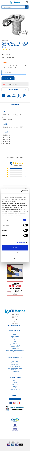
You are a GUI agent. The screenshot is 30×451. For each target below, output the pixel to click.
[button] (15, 89)
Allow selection (15, 253)
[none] (15, 24)
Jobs (15, 341)
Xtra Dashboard (15, 348)
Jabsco (15, 381)
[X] (19, 96)
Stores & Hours (15, 336)
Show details (21, 242)
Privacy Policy (15, 363)
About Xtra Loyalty (15, 345)
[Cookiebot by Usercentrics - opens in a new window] (21, 191)
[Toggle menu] (2, 2)
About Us (15, 334)
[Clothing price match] (15, 288)
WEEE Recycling (15, 371)
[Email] (9, 96)
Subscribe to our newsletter (15, 398)
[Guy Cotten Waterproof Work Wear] (15, 272)
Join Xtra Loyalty (15, 346)
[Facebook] (4, 96)
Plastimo (15, 388)
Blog (15, 339)
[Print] (14, 96)
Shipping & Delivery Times (15, 368)
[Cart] (27, 2)
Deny (15, 258)
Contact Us (15, 338)
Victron (15, 382)
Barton (15, 386)
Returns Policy (15, 364)
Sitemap (15, 343)
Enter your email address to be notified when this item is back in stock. (15, 67)
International (15, 384)
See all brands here (15, 389)
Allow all (15, 247)
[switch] (25, 225)
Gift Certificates (15, 370)
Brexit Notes (15, 361)
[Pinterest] (24, 96)
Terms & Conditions (15, 366)
